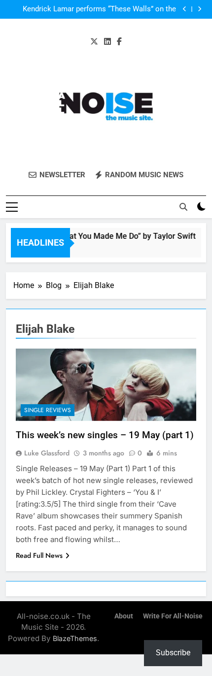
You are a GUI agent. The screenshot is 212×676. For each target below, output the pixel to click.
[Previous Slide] (184, 9)
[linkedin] (107, 42)
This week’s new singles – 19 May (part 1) (105, 435)
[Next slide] (199, 9)
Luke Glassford (47, 453)
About (123, 616)
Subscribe (173, 652)
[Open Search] (183, 207)
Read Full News (39, 555)
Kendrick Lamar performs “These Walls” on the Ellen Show (99, 9)
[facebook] (119, 42)
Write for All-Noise (173, 616)
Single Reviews (47, 410)
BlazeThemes (75, 638)
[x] (94, 42)
